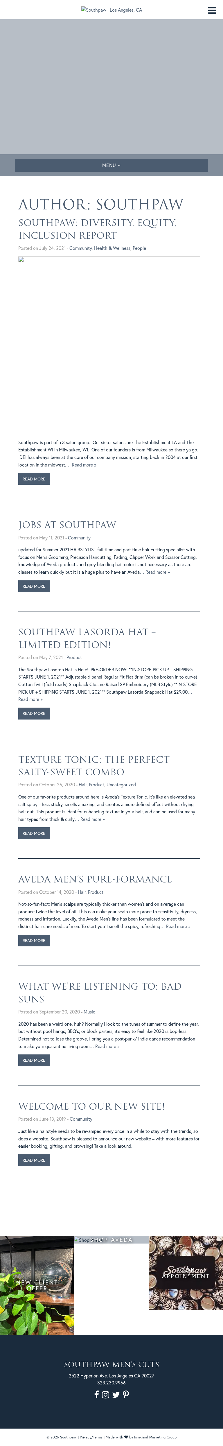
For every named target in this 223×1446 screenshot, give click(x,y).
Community (80, 248)
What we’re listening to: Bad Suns (99, 992)
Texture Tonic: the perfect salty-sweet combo (94, 766)
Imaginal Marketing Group (155, 1437)
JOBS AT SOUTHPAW (67, 525)
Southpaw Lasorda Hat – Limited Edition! (87, 638)
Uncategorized (121, 784)
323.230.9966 (111, 1382)
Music (89, 1012)
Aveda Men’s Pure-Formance (95, 879)
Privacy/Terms (91, 1437)
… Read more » (81, 465)
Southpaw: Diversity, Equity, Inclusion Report (97, 229)
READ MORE (34, 479)
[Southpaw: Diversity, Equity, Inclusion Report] (109, 347)
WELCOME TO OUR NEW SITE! (91, 1106)
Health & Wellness (112, 248)
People (139, 248)
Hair (83, 784)
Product (74, 657)
